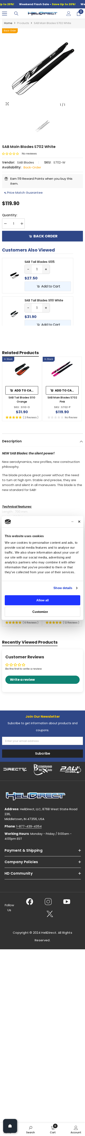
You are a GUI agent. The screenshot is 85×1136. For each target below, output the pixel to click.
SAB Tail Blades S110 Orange (21, 400)
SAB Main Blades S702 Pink (62, 400)
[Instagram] (48, 901)
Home (8, 23)
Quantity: (9, 215)
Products (23, 23)
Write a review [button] (22, 679)
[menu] (4, 13)
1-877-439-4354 (29, 826)
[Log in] (68, 13)
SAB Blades (25, 162)
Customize (40, 611)
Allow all (42, 600)
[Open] (10, 1126)
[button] (12, 154)
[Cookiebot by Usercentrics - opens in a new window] (55, 521)
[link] (30, 1129)
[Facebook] (29, 901)
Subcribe (42, 753)
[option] (42, 68)
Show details (62, 588)
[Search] (16, 13)
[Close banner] (79, 522)
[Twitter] (50, 914)
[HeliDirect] (15, 769)
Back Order (45, 236)
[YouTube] (66, 901)
